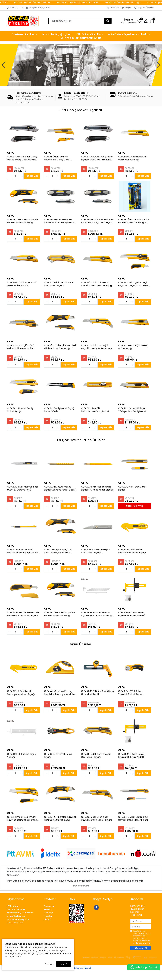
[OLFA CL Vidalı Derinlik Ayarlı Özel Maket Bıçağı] (60, 259)
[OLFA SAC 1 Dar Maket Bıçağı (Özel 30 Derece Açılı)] (23, 463)
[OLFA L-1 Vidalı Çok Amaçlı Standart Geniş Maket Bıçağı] (97, 259)
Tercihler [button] (49, 964)
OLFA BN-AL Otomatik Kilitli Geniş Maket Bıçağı (132, 158)
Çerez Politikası (15, 922)
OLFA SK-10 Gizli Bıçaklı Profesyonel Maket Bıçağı (132, 551)
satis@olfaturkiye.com (39, 7)
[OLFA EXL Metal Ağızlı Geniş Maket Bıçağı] (134, 322)
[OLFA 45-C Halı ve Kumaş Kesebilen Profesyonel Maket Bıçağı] (60, 668)
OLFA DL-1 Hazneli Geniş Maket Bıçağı (20, 410)
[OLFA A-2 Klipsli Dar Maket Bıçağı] (134, 463)
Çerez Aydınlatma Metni (56, 953)
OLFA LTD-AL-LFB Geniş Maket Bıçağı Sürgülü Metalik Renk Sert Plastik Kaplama (97, 158)
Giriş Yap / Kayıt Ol (145, 7)
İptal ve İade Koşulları (18, 919)
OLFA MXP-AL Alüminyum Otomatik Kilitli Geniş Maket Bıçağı (59, 221)
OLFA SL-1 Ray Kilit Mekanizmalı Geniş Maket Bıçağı (95, 410)
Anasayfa (49, 906)
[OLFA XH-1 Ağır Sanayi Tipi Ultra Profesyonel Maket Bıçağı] (60, 526)
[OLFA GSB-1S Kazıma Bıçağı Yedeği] (23, 731)
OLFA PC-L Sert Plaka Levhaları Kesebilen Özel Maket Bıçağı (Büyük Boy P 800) (23, 614)
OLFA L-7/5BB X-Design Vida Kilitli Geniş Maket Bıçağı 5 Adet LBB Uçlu (133, 221)
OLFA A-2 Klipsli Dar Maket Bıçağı (132, 488)
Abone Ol (142, 948)
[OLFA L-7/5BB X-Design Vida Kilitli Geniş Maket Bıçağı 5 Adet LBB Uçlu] (134, 196)
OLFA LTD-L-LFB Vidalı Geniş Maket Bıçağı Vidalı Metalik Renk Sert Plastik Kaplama (22, 158)
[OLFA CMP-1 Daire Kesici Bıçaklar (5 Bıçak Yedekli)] (134, 589)
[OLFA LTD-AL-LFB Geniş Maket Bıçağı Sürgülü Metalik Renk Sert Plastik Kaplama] (97, 133)
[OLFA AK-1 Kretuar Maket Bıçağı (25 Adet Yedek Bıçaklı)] (60, 463)
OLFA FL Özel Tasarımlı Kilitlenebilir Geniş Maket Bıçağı (57, 158)
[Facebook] (96, 907)
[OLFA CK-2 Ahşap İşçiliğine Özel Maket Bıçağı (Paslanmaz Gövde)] (97, 526)
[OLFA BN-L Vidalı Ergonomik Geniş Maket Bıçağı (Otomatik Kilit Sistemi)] (23, 259)
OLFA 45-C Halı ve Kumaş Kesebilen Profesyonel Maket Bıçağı (60, 693)
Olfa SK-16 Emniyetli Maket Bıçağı (58, 756)
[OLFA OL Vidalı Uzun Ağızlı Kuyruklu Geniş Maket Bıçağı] (97, 322)
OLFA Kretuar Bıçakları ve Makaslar (128, 34)
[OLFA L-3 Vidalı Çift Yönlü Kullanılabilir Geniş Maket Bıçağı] (23, 322)
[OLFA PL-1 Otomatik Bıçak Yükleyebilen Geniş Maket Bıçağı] (134, 385)
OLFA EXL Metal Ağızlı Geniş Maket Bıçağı (132, 347)
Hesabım (48, 915)
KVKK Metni (12, 906)
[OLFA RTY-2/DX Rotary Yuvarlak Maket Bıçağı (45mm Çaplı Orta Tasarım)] (134, 668)
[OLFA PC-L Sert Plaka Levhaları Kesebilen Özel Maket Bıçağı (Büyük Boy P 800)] (23, 589)
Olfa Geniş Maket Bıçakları (81, 110)
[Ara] (108, 21)
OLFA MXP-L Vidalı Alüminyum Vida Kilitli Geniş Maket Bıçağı (97, 221)
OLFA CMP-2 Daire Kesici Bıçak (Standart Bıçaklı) (97, 693)
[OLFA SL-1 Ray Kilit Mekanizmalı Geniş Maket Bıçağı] (97, 385)
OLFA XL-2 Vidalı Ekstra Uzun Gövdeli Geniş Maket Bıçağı (133, 819)
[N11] (142, 853)
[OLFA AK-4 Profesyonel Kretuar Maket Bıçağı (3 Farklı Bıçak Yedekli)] (23, 526)
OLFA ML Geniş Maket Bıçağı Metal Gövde (59, 410)
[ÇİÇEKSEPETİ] (81, 853)
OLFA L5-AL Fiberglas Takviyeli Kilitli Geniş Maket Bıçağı (60, 347)
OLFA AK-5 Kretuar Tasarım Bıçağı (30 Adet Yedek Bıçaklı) (97, 488)
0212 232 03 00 (16, 7)
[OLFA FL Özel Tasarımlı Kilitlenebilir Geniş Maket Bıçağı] (60, 133)
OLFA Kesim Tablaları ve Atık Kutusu (81, 37)
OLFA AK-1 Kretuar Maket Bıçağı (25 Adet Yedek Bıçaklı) (60, 488)
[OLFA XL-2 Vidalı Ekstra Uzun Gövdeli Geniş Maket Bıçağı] (134, 794)
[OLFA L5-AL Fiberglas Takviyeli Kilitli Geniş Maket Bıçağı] (60, 322)
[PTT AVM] (19, 853)
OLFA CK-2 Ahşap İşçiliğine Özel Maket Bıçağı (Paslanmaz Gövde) (95, 551)
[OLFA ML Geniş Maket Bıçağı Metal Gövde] (60, 385)
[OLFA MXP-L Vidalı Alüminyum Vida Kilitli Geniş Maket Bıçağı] (97, 196)
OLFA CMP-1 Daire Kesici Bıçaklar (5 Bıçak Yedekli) (131, 614)
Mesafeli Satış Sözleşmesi (20, 912)
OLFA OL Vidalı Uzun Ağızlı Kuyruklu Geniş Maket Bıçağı (96, 347)
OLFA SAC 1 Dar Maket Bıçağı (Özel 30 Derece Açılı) (22, 488)
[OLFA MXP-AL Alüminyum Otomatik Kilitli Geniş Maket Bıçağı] (60, 196)
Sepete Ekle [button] (31, 175)
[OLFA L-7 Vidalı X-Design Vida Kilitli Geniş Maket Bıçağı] (23, 196)
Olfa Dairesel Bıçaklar (89, 34)
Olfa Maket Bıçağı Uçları (56, 34)
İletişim (128, 7)
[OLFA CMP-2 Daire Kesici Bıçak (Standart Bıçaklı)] (97, 668)
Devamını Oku (81, 885)
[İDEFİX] (50, 853)
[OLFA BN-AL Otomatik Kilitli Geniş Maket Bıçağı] (134, 133)
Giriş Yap (48, 912)
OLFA (10, 153)
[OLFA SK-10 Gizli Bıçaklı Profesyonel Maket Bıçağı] (134, 526)
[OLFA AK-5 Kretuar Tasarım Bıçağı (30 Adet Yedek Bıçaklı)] (97, 463)
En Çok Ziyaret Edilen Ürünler (81, 440)
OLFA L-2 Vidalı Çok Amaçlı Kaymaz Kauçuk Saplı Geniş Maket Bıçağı (133, 284)
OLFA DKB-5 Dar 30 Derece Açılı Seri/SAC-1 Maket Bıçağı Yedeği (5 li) (96, 614)
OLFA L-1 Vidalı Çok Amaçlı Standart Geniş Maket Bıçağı (96, 284)
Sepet (47, 919)
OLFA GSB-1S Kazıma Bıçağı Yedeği (21, 756)
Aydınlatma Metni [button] (141, 943)
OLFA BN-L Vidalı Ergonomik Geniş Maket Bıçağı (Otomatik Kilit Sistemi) (22, 284)
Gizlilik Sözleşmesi (16, 909)
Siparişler (114, 7)
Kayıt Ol (48, 909)
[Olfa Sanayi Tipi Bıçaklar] (81, 65)
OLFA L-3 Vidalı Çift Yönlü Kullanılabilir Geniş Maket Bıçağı (20, 347)
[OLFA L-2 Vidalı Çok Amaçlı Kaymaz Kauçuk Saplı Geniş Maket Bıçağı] (134, 259)
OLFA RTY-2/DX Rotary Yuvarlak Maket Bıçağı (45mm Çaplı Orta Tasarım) (134, 693)
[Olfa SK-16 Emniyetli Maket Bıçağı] (60, 731)
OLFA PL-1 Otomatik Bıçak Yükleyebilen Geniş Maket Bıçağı (132, 410)
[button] (152, 21)
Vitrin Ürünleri (81, 644)
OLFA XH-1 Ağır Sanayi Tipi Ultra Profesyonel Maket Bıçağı (58, 551)
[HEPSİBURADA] (111, 853)
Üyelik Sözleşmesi (16, 915)
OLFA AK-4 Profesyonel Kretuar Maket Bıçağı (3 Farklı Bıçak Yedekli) (23, 551)
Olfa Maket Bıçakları (23, 34)
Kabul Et (63, 964)
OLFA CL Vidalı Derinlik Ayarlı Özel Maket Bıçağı (59, 284)
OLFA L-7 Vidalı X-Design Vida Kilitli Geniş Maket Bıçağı (23, 221)
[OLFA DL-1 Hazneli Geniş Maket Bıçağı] (23, 385)
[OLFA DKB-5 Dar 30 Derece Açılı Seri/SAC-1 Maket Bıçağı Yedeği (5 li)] (97, 589)
